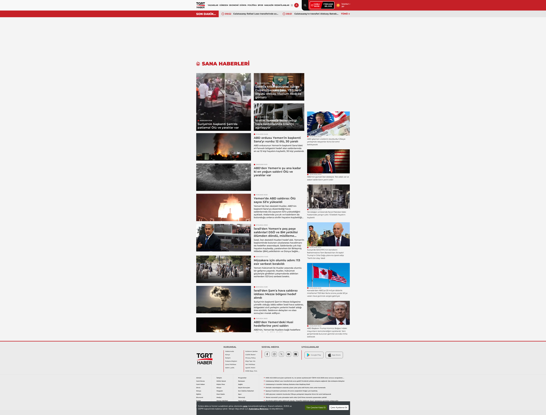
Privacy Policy (250, 358)
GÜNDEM (223, 5)
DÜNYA (243, 5)
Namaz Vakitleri (222, 401)
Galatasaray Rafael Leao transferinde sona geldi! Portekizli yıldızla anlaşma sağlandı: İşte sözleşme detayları (305, 381)
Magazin (220, 391)
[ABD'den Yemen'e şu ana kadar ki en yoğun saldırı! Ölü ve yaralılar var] (223, 177)
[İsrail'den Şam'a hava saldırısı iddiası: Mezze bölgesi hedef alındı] (223, 299)
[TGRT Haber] (200, 5)
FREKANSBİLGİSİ (328, 5)
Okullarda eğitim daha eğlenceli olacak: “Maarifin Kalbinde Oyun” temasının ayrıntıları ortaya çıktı (302, 401)
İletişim (228, 358)
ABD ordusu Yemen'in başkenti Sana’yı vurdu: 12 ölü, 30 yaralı (277, 139)
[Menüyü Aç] (292, 5)
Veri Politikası (250, 364)
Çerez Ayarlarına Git (339, 407)
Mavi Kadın (221, 394)
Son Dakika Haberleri (246, 391)
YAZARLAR (213, 5)
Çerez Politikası (230, 364)
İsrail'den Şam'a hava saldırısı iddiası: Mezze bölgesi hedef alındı (276, 294)
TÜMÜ (344, 13)
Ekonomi (199, 397)
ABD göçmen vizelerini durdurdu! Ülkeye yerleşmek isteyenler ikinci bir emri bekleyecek (298, 394)
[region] (273, 408)
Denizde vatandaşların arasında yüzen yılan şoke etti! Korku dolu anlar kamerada (317, 13)
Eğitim (198, 394)
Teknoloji (241, 397)
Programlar (242, 378)
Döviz (198, 388)
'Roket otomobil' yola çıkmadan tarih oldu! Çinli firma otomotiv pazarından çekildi (296, 397)
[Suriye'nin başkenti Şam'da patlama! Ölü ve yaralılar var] (223, 102)
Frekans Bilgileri (231, 361)
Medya (219, 397)
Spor (240, 394)
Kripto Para (221, 384)
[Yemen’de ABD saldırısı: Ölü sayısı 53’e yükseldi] (223, 207)
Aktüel (198, 378)
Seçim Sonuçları (244, 388)
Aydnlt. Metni (250, 368)
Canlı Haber (200, 384)
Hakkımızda (229, 351)
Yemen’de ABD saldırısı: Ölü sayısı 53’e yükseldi (275, 200)
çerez (245, 406)
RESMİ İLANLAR (281, 5)
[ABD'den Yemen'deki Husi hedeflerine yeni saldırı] (223, 331)
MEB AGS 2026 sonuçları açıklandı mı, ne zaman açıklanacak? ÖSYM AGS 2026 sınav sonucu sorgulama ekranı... (305, 378)
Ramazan (241, 381)
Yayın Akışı (242, 401)
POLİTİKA (252, 5)
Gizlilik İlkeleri (250, 355)
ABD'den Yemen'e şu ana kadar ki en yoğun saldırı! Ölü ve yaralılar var (277, 171)
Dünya (198, 391)
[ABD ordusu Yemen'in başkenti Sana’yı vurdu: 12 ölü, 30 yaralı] (223, 147)
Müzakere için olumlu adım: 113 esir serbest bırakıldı (277, 262)
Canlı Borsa (200, 381)
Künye (227, 355)
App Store (336, 355)
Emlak (198, 401)
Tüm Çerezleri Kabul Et (316, 407)
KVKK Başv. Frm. (251, 371)
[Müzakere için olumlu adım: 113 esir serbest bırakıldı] (223, 269)
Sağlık (240, 384)
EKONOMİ (234, 5)
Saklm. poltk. (229, 368)
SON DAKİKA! (206, 14)
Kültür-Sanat (221, 381)
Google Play (316, 355)
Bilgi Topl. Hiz (250, 361)
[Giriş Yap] (296, 5)
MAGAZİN (268, 5)
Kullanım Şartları (251, 351)
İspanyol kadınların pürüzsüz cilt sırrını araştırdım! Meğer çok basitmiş (291, 391)
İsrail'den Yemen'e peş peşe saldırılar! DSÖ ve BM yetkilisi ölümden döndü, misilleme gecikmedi (276, 234)
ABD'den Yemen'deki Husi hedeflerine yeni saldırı (273, 323)
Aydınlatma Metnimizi (259, 409)
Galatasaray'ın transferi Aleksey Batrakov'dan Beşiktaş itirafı (255, 13)
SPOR (260, 5)
